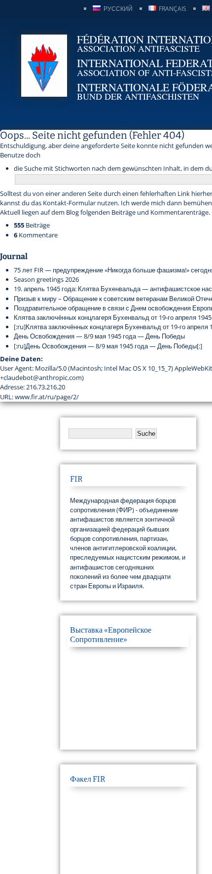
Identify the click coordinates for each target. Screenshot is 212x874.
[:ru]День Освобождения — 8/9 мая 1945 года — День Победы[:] (108, 346)
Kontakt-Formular (69, 202)
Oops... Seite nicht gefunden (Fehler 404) (92, 135)
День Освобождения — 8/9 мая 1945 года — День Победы (99, 336)
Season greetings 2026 (46, 279)
